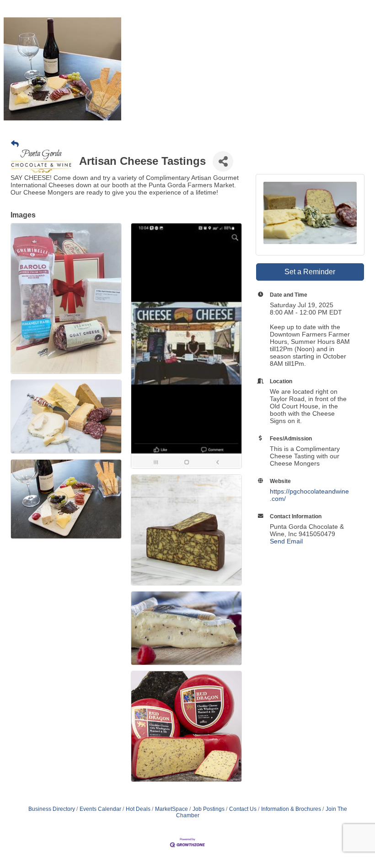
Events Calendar (100, 809)
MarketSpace (171, 809)
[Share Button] (223, 161)
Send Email (286, 541)
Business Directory (51, 809)
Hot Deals (138, 809)
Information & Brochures (291, 809)
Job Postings (209, 809)
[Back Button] (15, 144)
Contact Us (243, 809)
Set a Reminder (309, 272)
